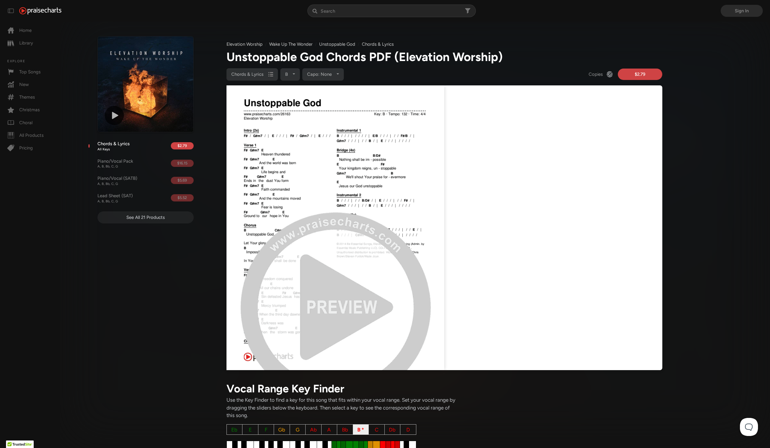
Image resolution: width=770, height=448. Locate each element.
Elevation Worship (244, 44)
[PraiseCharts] (40, 10)
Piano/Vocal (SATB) (117, 181)
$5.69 (182, 180)
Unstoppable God (337, 44)
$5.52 (182, 197)
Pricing (26, 148)
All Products (31, 135)
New (24, 84)
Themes (27, 97)
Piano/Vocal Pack (115, 163)
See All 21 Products (145, 217)
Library (26, 43)
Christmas (29, 109)
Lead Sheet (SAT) (115, 198)
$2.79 (182, 145)
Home (25, 30)
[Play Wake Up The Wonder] (114, 115)
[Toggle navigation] (10, 10)
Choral (25, 122)
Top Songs (30, 72)
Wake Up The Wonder (291, 44)
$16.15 (182, 163)
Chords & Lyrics (113, 146)
